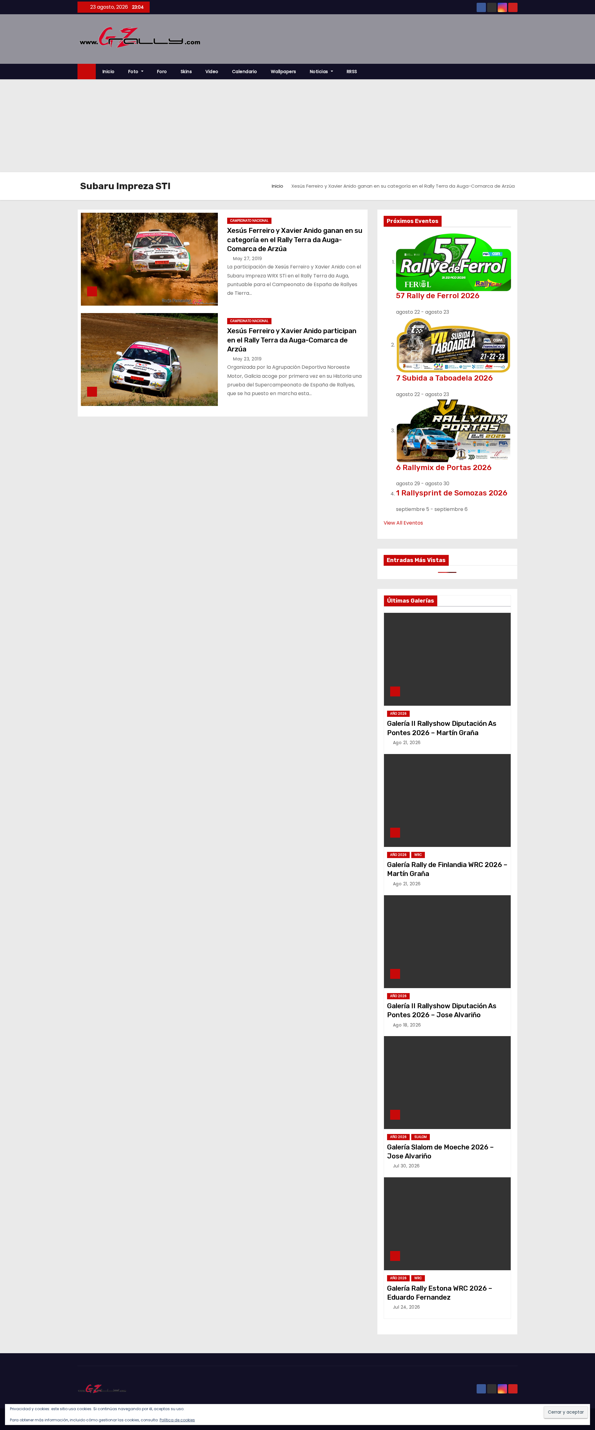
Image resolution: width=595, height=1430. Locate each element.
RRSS (352, 71)
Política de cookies (177, 1420)
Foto (134, 71)
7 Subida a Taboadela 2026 (444, 378)
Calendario (244, 71)
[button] (516, 71)
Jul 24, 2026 (406, 1307)
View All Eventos (403, 522)
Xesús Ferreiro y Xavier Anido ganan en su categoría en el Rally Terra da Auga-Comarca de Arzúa (294, 239)
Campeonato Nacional (249, 220)
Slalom (420, 1137)
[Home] (86, 72)
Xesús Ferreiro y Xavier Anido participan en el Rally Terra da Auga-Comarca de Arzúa (291, 340)
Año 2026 (398, 713)
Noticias (320, 71)
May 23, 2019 (247, 359)
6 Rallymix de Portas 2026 (443, 467)
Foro (162, 71)
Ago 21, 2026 (407, 742)
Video (211, 71)
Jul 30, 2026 (406, 1166)
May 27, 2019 (247, 258)
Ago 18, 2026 (407, 1025)
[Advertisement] (297, 125)
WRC (418, 854)
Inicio (109, 71)
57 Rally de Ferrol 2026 (437, 295)
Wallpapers (283, 71)
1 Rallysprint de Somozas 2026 (451, 493)
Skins (186, 71)
